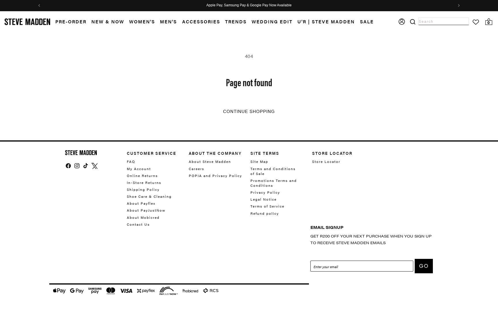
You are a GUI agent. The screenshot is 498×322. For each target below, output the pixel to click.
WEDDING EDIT (272, 21)
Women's (142, 21)
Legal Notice (263, 199)
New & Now (107, 21)
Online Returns (142, 175)
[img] (68, 166)
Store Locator (326, 161)
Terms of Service (267, 206)
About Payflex (141, 203)
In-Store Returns (144, 182)
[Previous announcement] (39, 5)
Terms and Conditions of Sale (273, 171)
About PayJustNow (146, 210)
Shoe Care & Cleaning (149, 196)
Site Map (259, 161)
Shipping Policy (143, 189)
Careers (196, 168)
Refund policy (264, 213)
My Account (139, 168)
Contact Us (138, 224)
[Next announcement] (458, 5)
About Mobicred (143, 217)
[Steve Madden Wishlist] (476, 22)
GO (424, 266)
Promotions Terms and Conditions (273, 183)
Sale (367, 21)
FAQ (131, 161)
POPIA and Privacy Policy (215, 175)
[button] (110, 21)
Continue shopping (249, 111)
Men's (168, 21)
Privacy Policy (265, 192)
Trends (236, 21)
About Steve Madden (210, 161)
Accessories (201, 21)
